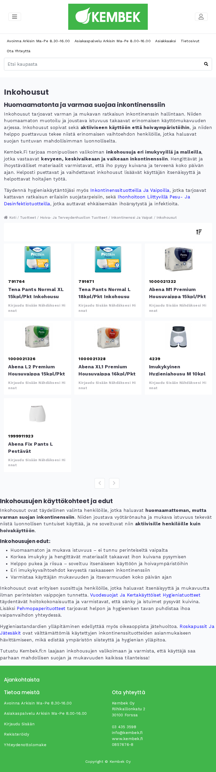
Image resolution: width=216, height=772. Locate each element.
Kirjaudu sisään (19, 724)
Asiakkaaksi (165, 41)
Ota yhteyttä (19, 51)
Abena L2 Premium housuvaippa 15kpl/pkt (37, 336)
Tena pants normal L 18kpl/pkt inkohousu (107, 259)
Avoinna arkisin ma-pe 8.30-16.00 (38, 41)
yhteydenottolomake (25, 744)
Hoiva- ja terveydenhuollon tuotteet (73, 218)
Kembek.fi (15, 152)
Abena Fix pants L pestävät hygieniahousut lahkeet (37, 414)
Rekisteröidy (16, 734)
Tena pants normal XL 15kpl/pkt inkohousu (37, 259)
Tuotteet (28, 218)
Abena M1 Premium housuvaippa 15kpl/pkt (178, 259)
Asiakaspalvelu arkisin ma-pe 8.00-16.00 (113, 41)
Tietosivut (190, 41)
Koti (12, 218)
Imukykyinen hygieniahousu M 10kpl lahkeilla (178, 336)
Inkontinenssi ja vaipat (132, 218)
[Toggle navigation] (201, 17)
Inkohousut (166, 218)
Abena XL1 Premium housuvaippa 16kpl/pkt (107, 336)
